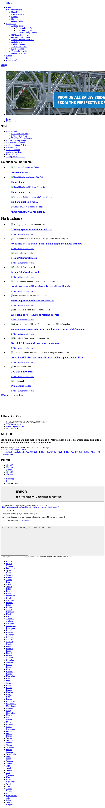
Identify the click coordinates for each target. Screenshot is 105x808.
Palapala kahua (20, 450)
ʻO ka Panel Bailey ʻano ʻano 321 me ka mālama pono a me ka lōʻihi (47, 357)
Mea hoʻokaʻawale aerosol (25, 272)
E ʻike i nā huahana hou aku (22, 234)
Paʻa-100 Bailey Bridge (25, 28)
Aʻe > (7, 395)
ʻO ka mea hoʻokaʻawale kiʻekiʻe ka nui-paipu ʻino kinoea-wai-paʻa (46, 243)
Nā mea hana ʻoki (18, 53)
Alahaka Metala (97, 452)
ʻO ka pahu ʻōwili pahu (20, 51)
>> (11, 395)
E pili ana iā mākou (14, 10)
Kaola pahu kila (17, 49)
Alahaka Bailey (17, 26)
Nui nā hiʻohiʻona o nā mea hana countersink (35, 343)
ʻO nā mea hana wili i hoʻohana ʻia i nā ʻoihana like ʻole (40, 286)
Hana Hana (15, 12)
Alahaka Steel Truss (19, 46)
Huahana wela (7, 450)
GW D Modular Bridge (20, 37)
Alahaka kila (19, 452)
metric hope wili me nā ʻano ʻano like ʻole (32, 300)
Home (8, 7)
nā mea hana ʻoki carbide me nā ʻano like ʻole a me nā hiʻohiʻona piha (48, 329)
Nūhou (9, 56)
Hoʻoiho (14, 19)
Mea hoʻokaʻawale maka (24, 257)
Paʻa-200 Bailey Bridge (25, 30)
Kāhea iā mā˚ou (12, 60)
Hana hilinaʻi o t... (20, 182)
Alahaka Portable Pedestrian (22, 40)
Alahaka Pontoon (18, 44)
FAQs (8, 58)
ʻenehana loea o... (20, 172)
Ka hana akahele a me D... (25, 201)
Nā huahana (11, 23)
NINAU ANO (7, 454)
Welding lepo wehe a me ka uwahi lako (31, 229)
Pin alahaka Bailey (21, 385)
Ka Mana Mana (17, 14)
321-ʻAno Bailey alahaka (26, 33)
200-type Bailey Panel (22, 371)
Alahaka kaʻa (16, 42)
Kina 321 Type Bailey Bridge (58, 452)
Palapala (14, 17)
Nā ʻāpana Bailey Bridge (21, 35)
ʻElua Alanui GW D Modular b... (28, 211)
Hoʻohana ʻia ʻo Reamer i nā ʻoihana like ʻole (35, 314)
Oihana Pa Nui (17, 21)
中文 (3, 67)
